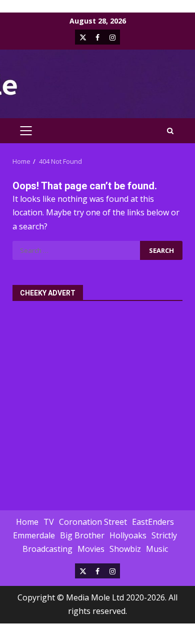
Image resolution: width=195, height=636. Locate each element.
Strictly (164, 535)
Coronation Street (93, 521)
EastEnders (153, 521)
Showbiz (125, 548)
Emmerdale (34, 535)
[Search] (170, 131)
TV (49, 521)
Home (27, 521)
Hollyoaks (128, 535)
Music (157, 548)
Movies (91, 548)
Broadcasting (47, 548)
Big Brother (82, 535)
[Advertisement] (97, 400)
